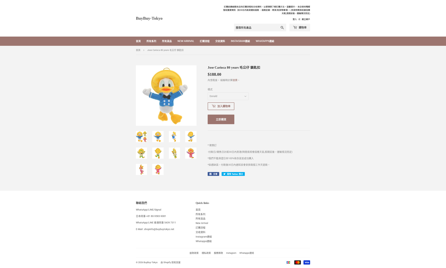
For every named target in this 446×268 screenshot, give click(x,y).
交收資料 (220, 41)
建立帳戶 (306, 19)
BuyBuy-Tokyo (149, 18)
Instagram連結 (240, 41)
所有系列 (151, 41)
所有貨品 (167, 41)
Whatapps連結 (265, 41)
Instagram (231, 253)
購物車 (302, 27)
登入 (295, 19)
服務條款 (218, 253)
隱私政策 (206, 253)
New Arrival (186, 41)
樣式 (210, 89)
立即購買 (221, 119)
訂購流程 (205, 41)
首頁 (138, 41)
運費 (235, 80)
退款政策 (194, 253)
